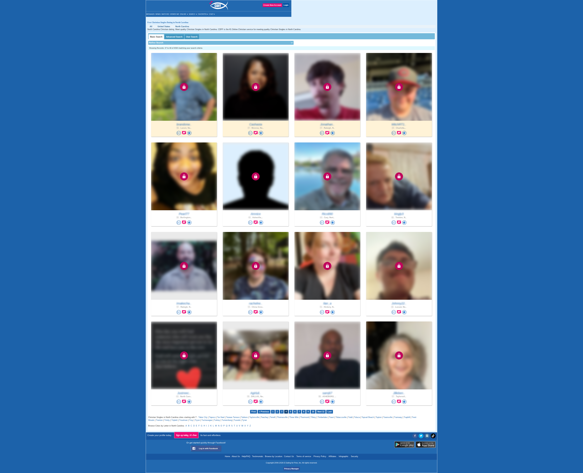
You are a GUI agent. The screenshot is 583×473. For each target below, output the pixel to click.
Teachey (264, 417)
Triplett (174, 420)
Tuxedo (237, 420)
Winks (158, 14)
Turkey (217, 420)
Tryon (197, 420)
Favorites (202, 14)
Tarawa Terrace (232, 417)
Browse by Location (273, 456)
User (192, 37)
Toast (331, 417)
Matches (165, 14)
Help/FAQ (246, 456)
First (253, 411)
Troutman (183, 420)
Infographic (343, 456)
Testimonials (257, 456)
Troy (191, 420)
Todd (350, 417)
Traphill (407, 417)
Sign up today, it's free (186, 435)
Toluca (357, 417)
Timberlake (322, 417)
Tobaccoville (341, 417)
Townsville (387, 417)
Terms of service (303, 456)
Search (192, 14)
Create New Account (272, 5)
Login (286, 5)
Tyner (244, 420)
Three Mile (293, 417)
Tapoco (212, 417)
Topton (379, 417)
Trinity (167, 420)
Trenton (159, 420)
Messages (150, 14)
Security (354, 456)
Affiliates (332, 456)
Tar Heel (220, 417)
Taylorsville (254, 417)
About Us (236, 456)
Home (227, 456)
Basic (156, 37)
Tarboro (244, 417)
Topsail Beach (367, 417)
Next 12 (320, 411)
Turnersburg (227, 420)
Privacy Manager (291, 469)
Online (183, 14)
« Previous (264, 411)
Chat (211, 14)
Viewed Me (174, 14)
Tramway (398, 417)
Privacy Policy (320, 456)
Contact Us (289, 456)
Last (330, 411)
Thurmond (304, 417)
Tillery (313, 417)
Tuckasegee (206, 420)
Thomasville (282, 417)
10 (313, 411)
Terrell (272, 417)
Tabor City (202, 417)
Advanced (174, 37)
